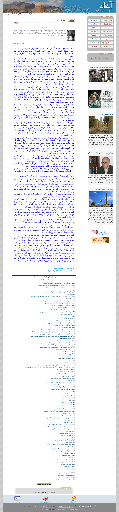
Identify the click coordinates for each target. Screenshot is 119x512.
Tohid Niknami (52, 509)
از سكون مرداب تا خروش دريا (66, 475)
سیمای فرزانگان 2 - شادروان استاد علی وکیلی (62, 384)
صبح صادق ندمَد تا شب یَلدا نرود (65, 340)
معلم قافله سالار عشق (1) (67, 464)
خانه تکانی (71, 360)
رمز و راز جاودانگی (69, 453)
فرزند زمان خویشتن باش (67, 362)
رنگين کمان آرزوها (69, 420)
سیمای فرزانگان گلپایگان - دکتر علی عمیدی (62, 389)
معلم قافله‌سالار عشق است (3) (65, 459)
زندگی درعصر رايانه (69, 422)
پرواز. (72, 316)
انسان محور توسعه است (67, 455)
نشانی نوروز (71, 380)
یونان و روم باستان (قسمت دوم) (65, 351)
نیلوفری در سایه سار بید (67, 376)
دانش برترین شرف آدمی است (66, 358)
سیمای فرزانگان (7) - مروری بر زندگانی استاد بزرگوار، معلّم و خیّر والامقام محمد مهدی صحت (49, 367)
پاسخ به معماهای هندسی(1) (67, 327)
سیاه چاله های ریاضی (68, 437)
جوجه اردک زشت (69, 298)
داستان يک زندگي (69, 395)
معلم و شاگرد (70, 446)
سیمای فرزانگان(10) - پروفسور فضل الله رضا (62, 307)
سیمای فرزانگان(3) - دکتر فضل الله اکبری (63, 429)
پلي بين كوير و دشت (68, 413)
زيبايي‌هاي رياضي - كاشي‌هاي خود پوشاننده (63, 440)
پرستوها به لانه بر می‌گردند (67, 415)
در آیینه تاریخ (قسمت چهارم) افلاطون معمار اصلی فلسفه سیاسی (57, 347)
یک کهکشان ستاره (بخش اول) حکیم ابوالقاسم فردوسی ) (59, 382)
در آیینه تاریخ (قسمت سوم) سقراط (64, 349)
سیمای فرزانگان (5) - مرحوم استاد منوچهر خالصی (61, 424)
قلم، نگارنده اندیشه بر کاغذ (67, 356)
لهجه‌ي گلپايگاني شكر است (67, 468)
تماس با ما (17, 502)
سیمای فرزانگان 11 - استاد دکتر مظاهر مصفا (62, 305)
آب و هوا (73, 502)
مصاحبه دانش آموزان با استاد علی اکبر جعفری (62, 378)
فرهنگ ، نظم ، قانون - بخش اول (65, 371)
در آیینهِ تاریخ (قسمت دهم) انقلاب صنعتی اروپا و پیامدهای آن (58, 323)
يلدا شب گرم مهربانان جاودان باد (65, 409)
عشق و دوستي (70, 431)
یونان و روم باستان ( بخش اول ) (65, 353)
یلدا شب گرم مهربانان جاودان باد (65, 387)
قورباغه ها (71, 400)
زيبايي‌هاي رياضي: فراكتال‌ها (67, 435)
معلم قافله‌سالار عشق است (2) (65, 462)
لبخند (72, 391)
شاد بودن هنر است (69, 318)
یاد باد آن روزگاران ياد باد (67, 402)
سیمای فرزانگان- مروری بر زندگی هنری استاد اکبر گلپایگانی (58, 283)
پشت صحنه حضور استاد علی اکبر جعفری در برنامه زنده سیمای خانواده (55, 364)
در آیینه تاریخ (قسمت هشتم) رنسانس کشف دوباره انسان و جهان (57, 334)
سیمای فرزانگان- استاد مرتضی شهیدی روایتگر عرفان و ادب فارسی (56, 287)
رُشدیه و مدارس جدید (68, 289)
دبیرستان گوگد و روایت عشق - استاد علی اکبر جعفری (60, 292)
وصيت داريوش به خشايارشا (67, 433)
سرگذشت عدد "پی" (69, 442)
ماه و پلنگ (71, 457)
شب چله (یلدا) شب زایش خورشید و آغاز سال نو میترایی (59, 411)
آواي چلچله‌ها (70, 470)
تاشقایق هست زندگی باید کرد (66, 404)
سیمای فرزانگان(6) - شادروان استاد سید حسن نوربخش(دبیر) (58, 373)
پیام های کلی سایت (45, 502)
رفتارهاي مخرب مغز (68, 398)
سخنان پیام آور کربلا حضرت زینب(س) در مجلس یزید (60, 417)
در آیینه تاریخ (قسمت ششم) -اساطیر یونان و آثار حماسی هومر (57, 342)
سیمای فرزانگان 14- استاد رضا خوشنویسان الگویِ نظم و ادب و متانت (56, 285)
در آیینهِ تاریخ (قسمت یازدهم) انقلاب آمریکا (63, 320)
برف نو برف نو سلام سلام (67, 338)
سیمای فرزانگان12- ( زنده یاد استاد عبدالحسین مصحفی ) (59, 303)
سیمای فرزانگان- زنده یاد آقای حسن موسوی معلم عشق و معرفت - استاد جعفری (52, 296)
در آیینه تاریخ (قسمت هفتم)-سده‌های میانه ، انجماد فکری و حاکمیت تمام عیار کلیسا (52, 336)
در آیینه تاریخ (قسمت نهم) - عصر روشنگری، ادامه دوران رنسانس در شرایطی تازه (52, 331)
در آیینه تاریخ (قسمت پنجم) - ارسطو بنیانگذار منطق (60, 345)
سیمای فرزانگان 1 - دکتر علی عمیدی (64, 325)
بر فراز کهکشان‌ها (69, 466)
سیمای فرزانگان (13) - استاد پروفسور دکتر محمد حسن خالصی (57, 300)
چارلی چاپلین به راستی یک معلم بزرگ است (62, 479)
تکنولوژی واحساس (69, 393)
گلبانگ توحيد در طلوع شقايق (66, 473)
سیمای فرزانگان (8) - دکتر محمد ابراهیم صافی (62, 309)
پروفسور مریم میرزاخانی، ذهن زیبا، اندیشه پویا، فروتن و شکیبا (57, 329)
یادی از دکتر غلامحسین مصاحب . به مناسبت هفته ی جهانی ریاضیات (56, 312)
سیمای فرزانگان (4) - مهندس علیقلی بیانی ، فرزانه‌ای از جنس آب (57, 426)
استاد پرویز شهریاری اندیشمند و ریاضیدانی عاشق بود (60, 444)
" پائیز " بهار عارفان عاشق (67, 314)
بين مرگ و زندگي (69, 477)
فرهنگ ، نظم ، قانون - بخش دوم (65, 369)
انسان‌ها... (71, 406)
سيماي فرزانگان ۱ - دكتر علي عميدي (64, 451)
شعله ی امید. (70, 294)
